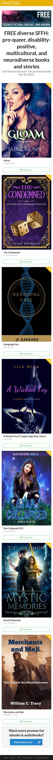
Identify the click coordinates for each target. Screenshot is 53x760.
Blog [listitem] (6, 758)
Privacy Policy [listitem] (28, 758)
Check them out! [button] (23, 742)
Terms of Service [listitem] (41, 758)
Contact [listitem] (12, 758)
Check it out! (28, 170)
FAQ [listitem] (19, 758)
